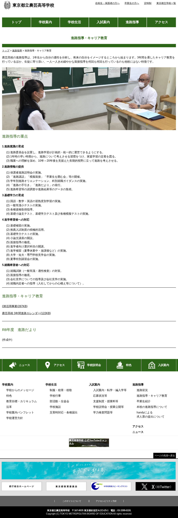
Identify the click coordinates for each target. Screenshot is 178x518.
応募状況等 (100, 395)
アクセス (161, 22)
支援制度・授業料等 (105, 401)
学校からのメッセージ (20, 390)
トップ (16, 22)
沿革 (9, 406)
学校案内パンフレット (20, 412)
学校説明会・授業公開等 (108, 406)
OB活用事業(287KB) (14, 306)
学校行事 (55, 395)
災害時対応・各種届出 (64, 412)
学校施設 (55, 406)
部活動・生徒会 (59, 401)
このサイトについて (71, 501)
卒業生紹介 (144, 401)
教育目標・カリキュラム (21, 401)
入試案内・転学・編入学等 (110, 390)
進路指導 (132, 22)
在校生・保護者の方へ (107, 3)
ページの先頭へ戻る (165, 455)
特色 (9, 395)
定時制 (147, 3)
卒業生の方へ (131, 3)
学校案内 (45, 22)
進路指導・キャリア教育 (152, 395)
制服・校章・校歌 (61, 390)
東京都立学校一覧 (166, 3)
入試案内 (103, 22)
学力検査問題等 (103, 412)
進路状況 (142, 390)
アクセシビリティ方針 (106, 501)
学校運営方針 (14, 418)
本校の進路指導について (152, 406)
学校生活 (74, 22)
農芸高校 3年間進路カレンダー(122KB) (26, 313)
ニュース (138, 431)
